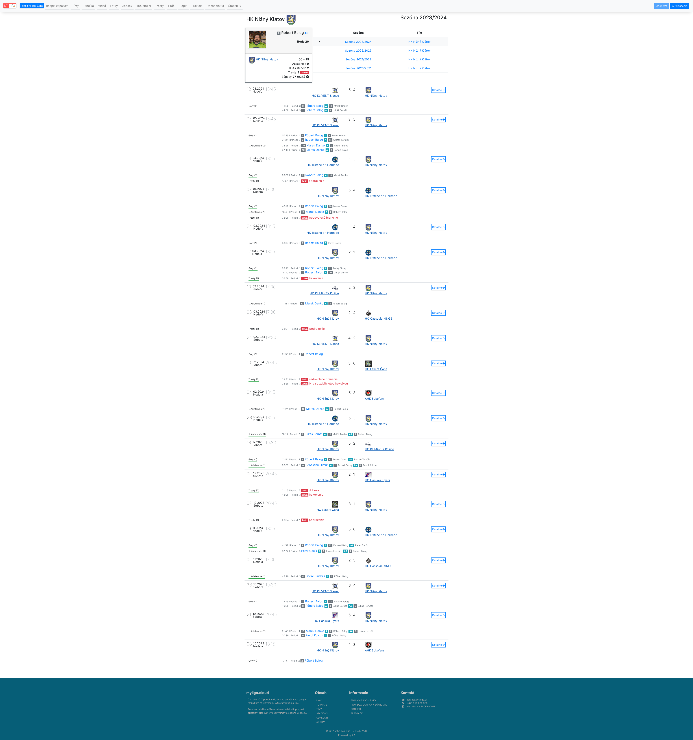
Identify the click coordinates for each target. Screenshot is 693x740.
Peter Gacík (334, 243)
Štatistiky (234, 6)
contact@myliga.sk (417, 699)
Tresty (159, 6)
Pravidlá (196, 6)
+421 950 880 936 (417, 703)
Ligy (319, 700)
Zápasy (127, 6)
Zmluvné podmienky (363, 700)
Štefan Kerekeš (341, 140)
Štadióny (322, 713)
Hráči (171, 6)
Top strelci (143, 6)
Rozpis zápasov (57, 6)
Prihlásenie (680, 5)
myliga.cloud (257, 693)
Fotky (114, 6)
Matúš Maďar (340, 434)
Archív (320, 722)
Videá (102, 6)
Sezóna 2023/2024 (358, 41)
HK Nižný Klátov (419, 41)
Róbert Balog (315, 105)
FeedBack (357, 713)
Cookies (356, 709)
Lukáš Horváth (334, 551)
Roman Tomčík (362, 459)
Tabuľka (88, 6)
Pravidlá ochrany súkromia (369, 704)
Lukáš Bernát (340, 110)
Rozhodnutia (215, 6)
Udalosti (322, 717)
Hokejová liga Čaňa (31, 5)
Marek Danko (341, 106)
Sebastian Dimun (317, 465)
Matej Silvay (339, 268)
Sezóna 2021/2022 (358, 59)
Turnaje (321, 704)
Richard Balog (340, 545)
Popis (183, 6)
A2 (353, 735)
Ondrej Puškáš (315, 576)
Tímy (75, 6)
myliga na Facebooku (421, 706)
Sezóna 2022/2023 (358, 50)
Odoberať (661, 5)
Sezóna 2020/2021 (358, 68)
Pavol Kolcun (339, 135)
